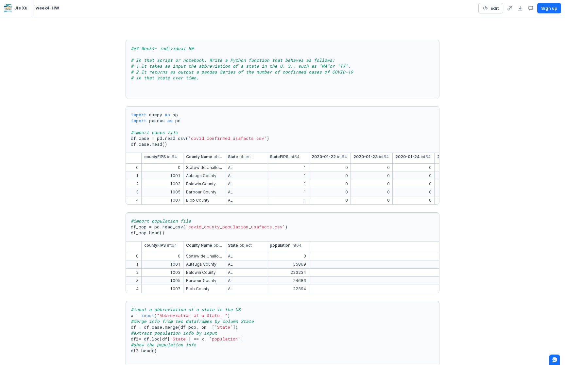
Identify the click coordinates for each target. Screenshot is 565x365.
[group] (510, 8)
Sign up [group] (549, 8)
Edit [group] (494, 8)
